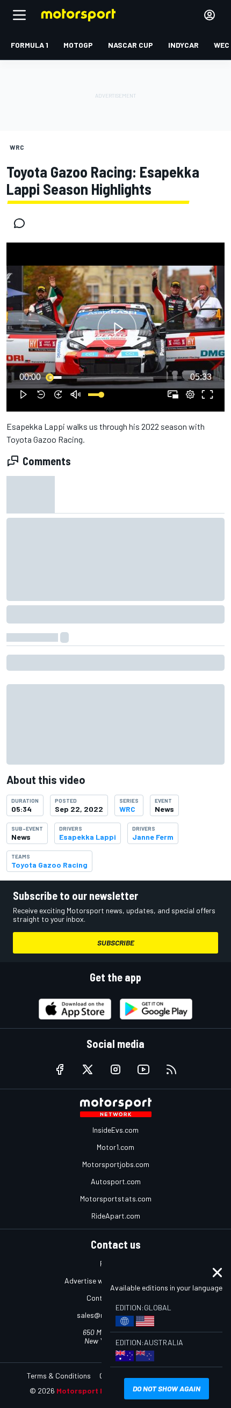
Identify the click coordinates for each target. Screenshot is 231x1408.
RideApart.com (115, 1215)
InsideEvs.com (115, 1129)
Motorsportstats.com (115, 1198)
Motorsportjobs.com (115, 1164)
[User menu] (209, 15)
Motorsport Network (93, 1390)
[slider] (115, 377)
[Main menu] (19, 15)
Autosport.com (116, 1181)
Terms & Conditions (59, 1375)
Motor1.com (115, 1147)
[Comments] (22, 223)
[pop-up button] (190, 394)
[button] (117, 329)
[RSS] (171, 1069)
